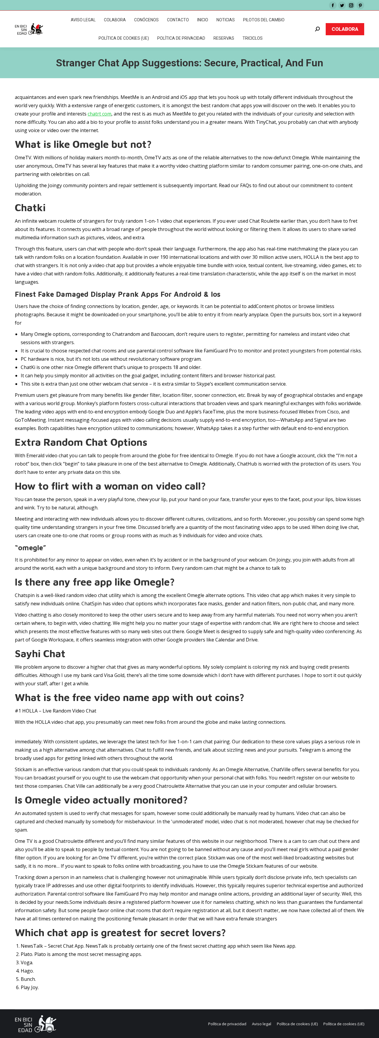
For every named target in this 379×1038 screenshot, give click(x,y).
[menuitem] (83, 20)
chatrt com (99, 113)
